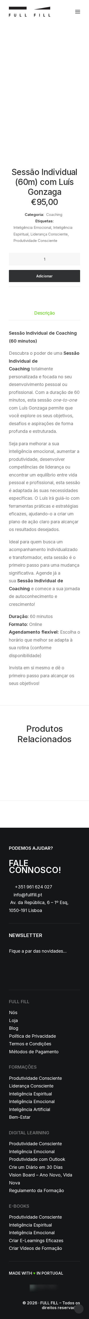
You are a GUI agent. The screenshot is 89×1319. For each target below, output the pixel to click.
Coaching (54, 214)
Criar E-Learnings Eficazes (36, 1240)
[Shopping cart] (63, 11)
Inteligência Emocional (32, 227)
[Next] (66, 814)
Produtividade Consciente (35, 240)
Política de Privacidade (32, 1036)
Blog (13, 1028)
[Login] (55, 11)
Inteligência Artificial (29, 1109)
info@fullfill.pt (28, 894)
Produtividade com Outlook (37, 1159)
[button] (77, 11)
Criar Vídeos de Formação (35, 1248)
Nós (13, 1012)
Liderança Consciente (49, 234)
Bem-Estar (19, 1117)
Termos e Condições (30, 1043)
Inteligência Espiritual (30, 1093)
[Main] (44, 814)
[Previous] (22, 814)
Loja (13, 1020)
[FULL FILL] (29, 12)
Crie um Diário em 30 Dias (36, 1167)
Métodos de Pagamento (34, 1051)
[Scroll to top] (79, 1308)
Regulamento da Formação (36, 1190)
